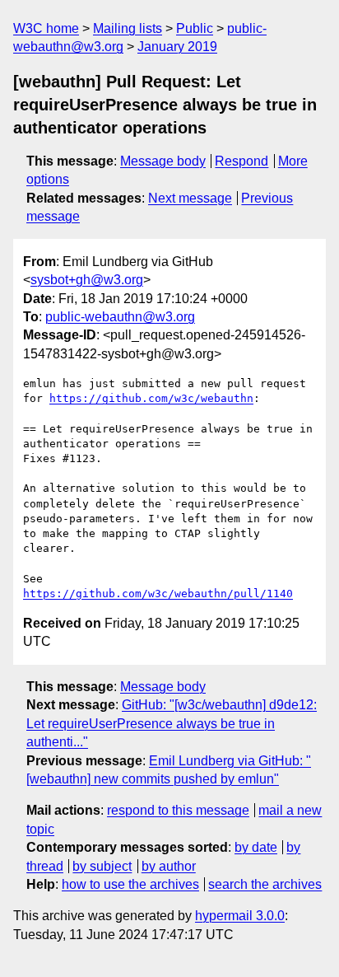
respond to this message (178, 810)
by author (169, 866)
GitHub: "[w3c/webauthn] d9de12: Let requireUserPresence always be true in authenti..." (171, 723)
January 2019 (177, 47)
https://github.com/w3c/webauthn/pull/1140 (158, 593)
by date (256, 847)
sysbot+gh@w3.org (86, 280)
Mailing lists (127, 28)
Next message (190, 198)
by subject (102, 866)
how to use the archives (130, 884)
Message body (163, 161)
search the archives (265, 884)
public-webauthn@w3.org (120, 317)
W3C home (46, 28)
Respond (241, 161)
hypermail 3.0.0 (240, 916)
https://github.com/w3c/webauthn (151, 398)
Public (194, 28)
